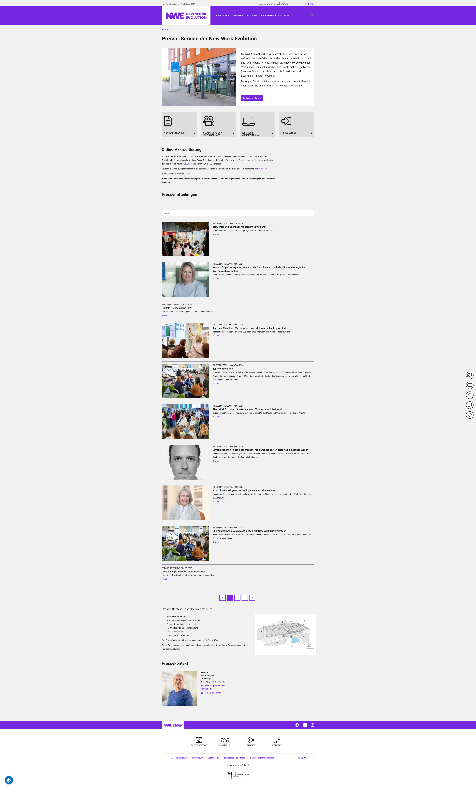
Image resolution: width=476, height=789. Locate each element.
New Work (238, 15)
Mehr (217, 234)
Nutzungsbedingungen (234, 758)
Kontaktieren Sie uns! (252, 98)
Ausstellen (222, 15)
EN (313, 4)
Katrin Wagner (261, 169)
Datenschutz (213, 758)
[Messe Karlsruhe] (282, 3)
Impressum (197, 758)
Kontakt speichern (212, 693)
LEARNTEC (189, 164)
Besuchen (252, 15)
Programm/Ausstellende (275, 15)
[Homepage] (186, 15)
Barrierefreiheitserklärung (262, 758)
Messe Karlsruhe (179, 758)
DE (309, 4)
